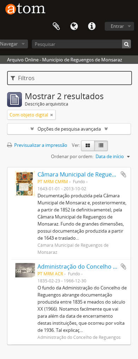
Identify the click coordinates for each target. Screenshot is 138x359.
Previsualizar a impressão (40, 145)
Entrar (117, 26)
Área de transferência (56, 26)
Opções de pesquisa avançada (69, 129)
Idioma (74, 26)
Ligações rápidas (91, 26)
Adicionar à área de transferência (123, 174)
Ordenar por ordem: (72, 156)
